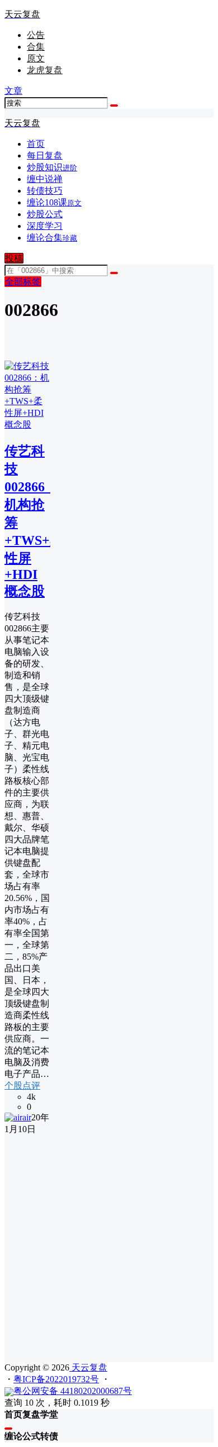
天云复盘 (88, 1367)
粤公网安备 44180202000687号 (72, 1391)
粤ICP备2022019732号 (56, 1379)
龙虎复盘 (45, 70)
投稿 (14, 258)
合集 (36, 46)
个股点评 (22, 1085)
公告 (36, 35)
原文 (36, 58)
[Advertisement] (109, 1244)
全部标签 (23, 281)
